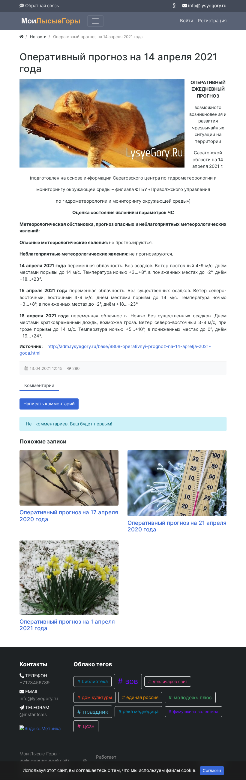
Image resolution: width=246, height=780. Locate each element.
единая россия (141, 697)
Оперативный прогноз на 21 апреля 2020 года (177, 526)
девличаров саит (169, 681)
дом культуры (96, 697)
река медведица (140, 711)
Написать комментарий (49, 404)
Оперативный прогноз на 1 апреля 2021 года (67, 625)
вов (130, 681)
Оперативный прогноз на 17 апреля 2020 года (69, 516)
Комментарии (39, 385)
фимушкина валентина (195, 711)
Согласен (212, 770)
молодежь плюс (192, 697)
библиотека (94, 681)
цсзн (87, 726)
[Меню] (95, 21)
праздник (95, 711)
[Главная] (21, 36)
